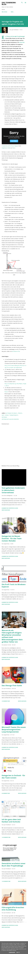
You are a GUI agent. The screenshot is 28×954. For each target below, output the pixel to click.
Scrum (7, 415)
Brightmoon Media (6, 148)
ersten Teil (21, 42)
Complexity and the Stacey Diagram (10, 146)
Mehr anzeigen (6, 510)
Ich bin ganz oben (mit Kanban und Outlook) (11, 820)
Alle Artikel (4, 12)
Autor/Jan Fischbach (11, 413)
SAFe (3, 415)
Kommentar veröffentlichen (10, 508)
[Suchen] (22, 2)
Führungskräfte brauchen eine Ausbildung (13, 908)
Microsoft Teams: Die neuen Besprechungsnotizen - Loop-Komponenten (14, 729)
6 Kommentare (6, 793)
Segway (6, 391)
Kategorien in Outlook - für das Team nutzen (13, 776)
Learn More (12, 952)
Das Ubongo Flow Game (12, 685)
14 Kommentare (6, 837)
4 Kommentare (6, 701)
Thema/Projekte (13, 415)
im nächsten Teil (16, 351)
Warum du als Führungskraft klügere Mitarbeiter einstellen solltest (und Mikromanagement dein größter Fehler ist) (12, 636)
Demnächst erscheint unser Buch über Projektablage (13, 864)
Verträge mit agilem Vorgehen (10, 419)
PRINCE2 (20, 413)
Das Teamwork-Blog (9, 3)
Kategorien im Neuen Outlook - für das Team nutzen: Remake (11, 538)
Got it (18, 952)
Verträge (4, 417)
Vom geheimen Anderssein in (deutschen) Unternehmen (13, 490)
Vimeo (13, 148)
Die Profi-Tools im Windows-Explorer (14, 585)
